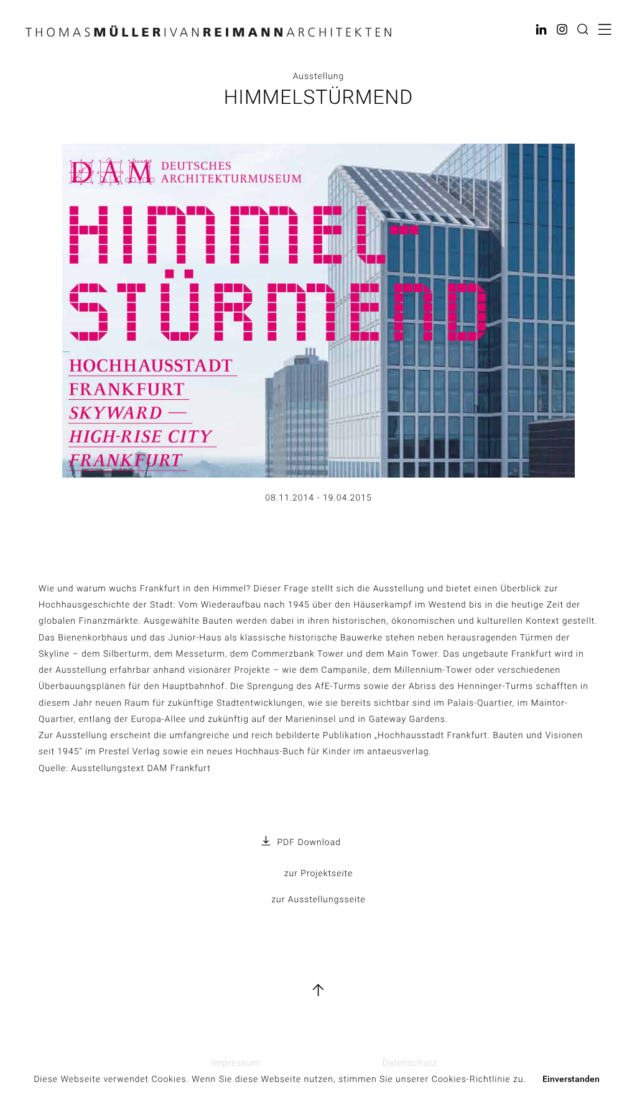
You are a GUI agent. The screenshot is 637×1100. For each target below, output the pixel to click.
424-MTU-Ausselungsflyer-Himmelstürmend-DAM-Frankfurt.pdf (326, 843)
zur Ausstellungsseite (318, 900)
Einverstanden (571, 1079)
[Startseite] (208, 35)
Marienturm (318, 871)
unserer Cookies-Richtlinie (453, 1079)
